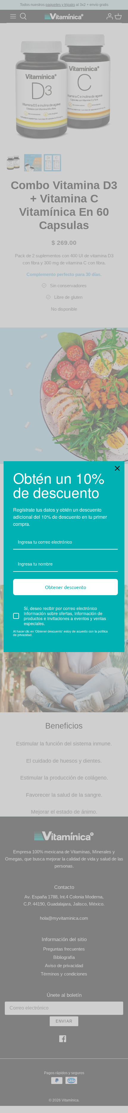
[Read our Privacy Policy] (114, 632)
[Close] (117, 468)
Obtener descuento (65, 587)
